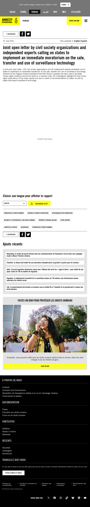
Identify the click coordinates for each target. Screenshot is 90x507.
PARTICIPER (8, 421)
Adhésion (6, 428)
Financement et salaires (12, 396)
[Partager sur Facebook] (22, 33)
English (12, 12)
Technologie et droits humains (42, 227)
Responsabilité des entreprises (62, 213)
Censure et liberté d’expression (38, 213)
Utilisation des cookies (46, 484)
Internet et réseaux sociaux (48, 220)
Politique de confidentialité (6, 484)
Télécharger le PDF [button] (41, 204)
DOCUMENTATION (10, 402)
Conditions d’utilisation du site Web (28, 484)
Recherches (25, 227)
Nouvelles (6, 448)
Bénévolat (6, 434)
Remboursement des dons (79, 484)
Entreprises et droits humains (14, 213)
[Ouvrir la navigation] (86, 20)
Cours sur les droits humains (13, 415)
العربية (45, 12)
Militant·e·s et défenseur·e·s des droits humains (19, 220)
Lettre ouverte (65, 220)
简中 (55, 12)
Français (34, 12)
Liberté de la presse (10, 227)
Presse (5, 409)
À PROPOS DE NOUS (12, 380)
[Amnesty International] (10, 20)
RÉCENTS (6, 440)
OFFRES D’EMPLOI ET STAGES (13, 473)
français (25, 21)
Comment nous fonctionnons (14, 390)
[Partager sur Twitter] (28, 33)
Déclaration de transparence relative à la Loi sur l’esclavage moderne (30, 393)
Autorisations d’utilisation (60, 484)
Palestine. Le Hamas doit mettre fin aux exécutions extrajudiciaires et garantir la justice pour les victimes (43, 262)
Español (23, 12)
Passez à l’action (9, 431)
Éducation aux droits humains (14, 412)
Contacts (5, 387)
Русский (76, 12)
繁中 (64, 12)
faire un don (45, 366)
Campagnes (7, 451)
